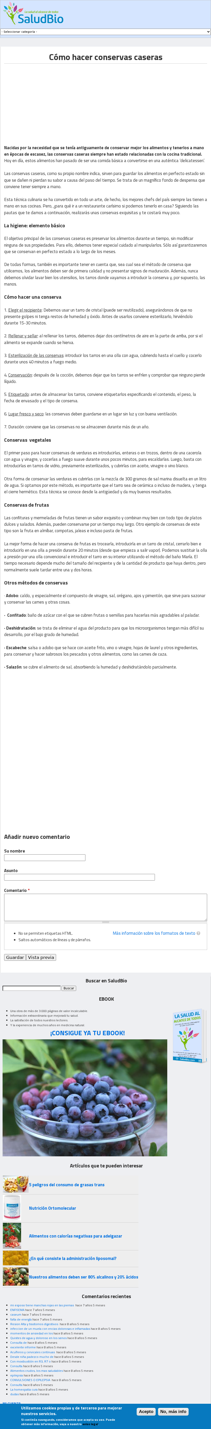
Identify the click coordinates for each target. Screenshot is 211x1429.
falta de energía (21, 1319)
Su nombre (14, 851)
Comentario (17, 890)
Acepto (146, 1411)
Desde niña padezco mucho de (32, 1356)
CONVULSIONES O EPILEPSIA (30, 1379)
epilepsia (16, 1375)
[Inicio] (33, 13)
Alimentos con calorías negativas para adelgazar (75, 1236)
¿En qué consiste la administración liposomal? (73, 1258)
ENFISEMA (17, 1309)
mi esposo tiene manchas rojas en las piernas (42, 1305)
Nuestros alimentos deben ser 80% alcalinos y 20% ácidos (83, 1277)
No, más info (173, 1411)
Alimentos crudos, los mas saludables (36, 1370)
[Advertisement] (47, 100)
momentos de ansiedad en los (31, 1333)
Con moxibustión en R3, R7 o (30, 1361)
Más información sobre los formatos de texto (154, 933)
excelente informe (23, 1347)
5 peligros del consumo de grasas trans (66, 1184)
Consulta (16, 1366)
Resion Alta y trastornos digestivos (34, 1324)
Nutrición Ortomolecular (52, 1208)
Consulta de (18, 1342)
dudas (14, 1394)
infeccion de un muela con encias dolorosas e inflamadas (50, 1328)
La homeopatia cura (24, 1389)
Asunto (11, 870)
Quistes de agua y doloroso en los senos (38, 1337)
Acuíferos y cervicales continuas (33, 1352)
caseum (15, 1314)
